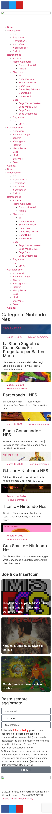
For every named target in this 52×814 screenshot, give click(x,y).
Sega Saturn (25, 110)
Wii (20, 75)
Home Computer (22, 61)
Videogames (14, 30)
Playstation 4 (20, 37)
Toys (15, 162)
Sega (15, 99)
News (10, 27)
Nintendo (18, 72)
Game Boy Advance (29, 89)
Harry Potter (20, 148)
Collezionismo (15, 127)
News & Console (12, 327)
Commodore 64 (27, 65)
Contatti (11, 165)
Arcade (17, 58)
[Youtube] (19, 5)
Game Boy (24, 85)
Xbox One (18, 44)
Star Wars (18, 158)
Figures (17, 144)
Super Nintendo (27, 82)
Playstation (19, 117)
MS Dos (23, 124)
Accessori (18, 131)
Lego (15, 151)
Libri (15, 155)
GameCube (25, 92)
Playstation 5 (20, 40)
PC (14, 33)
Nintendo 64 (25, 96)
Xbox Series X (20, 47)
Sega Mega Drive (28, 106)
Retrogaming (14, 54)
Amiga (22, 68)
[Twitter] (12, 5)
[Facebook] (5, 5)
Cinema (17, 137)
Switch (16, 51)
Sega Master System (30, 103)
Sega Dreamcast (28, 113)
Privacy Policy (20, 730)
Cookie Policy (8, 798)
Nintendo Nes (26, 79)
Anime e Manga (21, 134)
